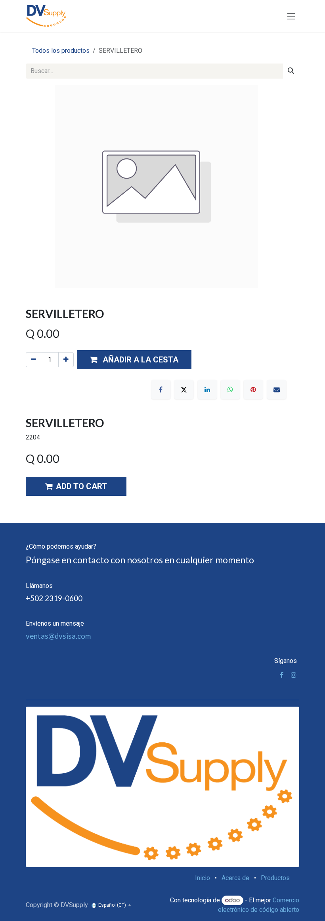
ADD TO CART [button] (81, 486)
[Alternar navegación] (291, 15)
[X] (183, 389)
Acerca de (235, 878)
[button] (134, 359)
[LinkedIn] (207, 389)
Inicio (202, 878)
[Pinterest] (253, 389)
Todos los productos (61, 50)
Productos (275, 878)
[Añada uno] (66, 359)
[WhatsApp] (230, 389)
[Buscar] (291, 71)
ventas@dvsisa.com (58, 636)
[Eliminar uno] (33, 359)
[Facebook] (160, 389)
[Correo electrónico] (276, 389)
